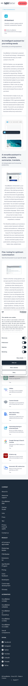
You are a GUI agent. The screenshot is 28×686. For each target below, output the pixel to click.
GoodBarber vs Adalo (6, 600)
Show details (20, 358)
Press (3, 517)
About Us (5, 491)
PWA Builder (5, 554)
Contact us (5, 533)
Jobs (3, 513)
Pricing (4, 570)
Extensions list (5, 559)
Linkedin (7, 657)
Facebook (7, 642)
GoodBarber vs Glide (6, 620)
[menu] (2, 3)
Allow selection (14, 367)
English (15, 680)
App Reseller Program (6, 565)
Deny (14, 372)
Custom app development (6, 584)
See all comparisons (6, 631)
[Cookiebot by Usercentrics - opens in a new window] (20, 312)
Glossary (4, 589)
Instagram (7, 646)
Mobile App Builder (5, 549)
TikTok (6, 665)
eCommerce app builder (6, 543)
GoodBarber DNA (6, 502)
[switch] (24, 342)
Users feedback (5, 575)
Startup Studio (4, 508)
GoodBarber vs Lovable (6, 625)
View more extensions (9, 9)
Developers (5, 579)
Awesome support (5, 496)
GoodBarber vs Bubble (6, 606)
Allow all (14, 362)
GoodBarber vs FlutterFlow (6, 613)
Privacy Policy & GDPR (4, 527)
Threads (6, 661)
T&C (3, 521)
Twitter (6, 650)
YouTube (7, 654)
